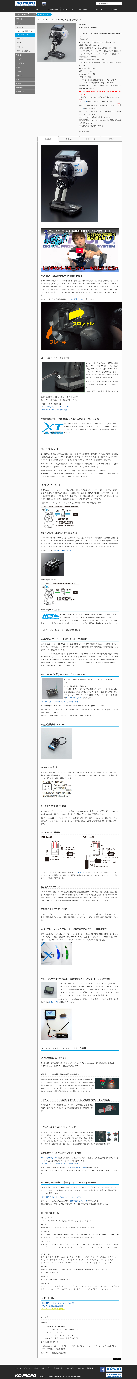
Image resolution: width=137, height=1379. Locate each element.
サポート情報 (53, 9)
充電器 (18, 71)
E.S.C (18, 67)
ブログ (111, 139)
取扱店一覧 (83, 9)
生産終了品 (20, 92)
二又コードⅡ (81, 872)
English (44, 5)
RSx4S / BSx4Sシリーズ (62, 550)
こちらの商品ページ (75, 299)
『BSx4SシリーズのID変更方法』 (53, 1309)
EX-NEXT (20, 27)
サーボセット (21, 63)
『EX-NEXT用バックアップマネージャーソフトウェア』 (61, 1197)
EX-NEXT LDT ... (44, 14)
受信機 (18, 55)
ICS (17, 79)
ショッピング (98, 9)
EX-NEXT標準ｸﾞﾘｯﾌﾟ (26, 31)
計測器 (18, 83)
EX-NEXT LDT (23, 35)
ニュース (22, 9)
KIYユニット (21, 39)
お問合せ (114, 9)
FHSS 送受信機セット (25, 51)
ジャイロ (19, 75)
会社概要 (90, 1368)
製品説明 (48, 139)
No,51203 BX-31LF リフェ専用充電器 (54, 410)
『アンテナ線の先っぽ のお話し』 (53, 1306)
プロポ (32, 14)
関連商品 (69, 139)
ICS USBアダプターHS (74, 698)
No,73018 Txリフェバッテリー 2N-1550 (55, 407)
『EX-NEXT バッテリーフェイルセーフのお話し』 (59, 1303)
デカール (19, 87)
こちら (84, 101)
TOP (18, 14)
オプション (21, 47)
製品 (25, 14)
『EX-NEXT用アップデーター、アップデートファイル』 (61, 702)
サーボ (18, 59)
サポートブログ (68, 9)
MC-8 (19, 43)
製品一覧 (19, 19)
